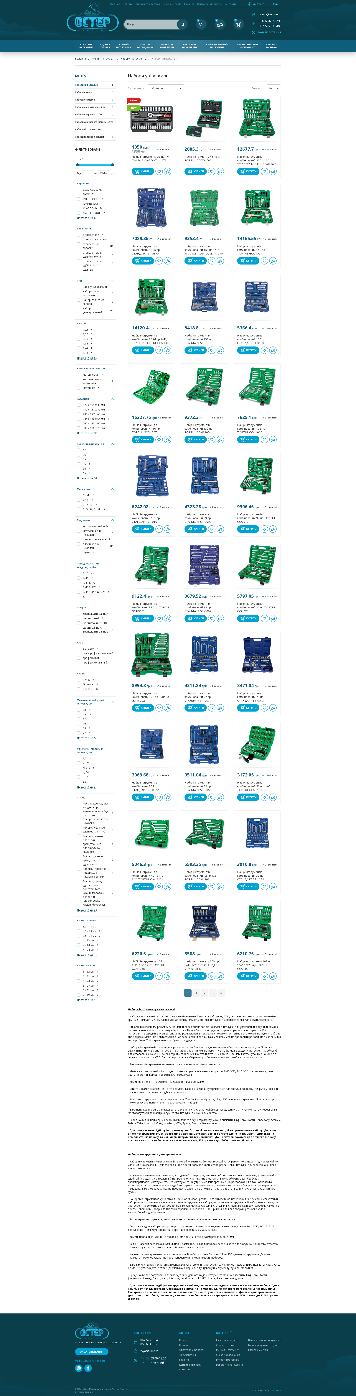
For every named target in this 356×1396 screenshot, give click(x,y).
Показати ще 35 (87, 909)
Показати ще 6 (86, 218)
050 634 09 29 (269, 21)
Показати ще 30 (87, 433)
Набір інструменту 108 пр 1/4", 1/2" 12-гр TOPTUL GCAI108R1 (149, 964)
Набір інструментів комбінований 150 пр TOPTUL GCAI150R (251, 249)
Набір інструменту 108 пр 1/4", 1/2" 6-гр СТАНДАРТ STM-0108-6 (201, 964)
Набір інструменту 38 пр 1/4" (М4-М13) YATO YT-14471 (151, 158)
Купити (146, 171)
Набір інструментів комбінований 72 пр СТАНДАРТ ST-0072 (145, 786)
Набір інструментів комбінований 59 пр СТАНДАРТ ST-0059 (197, 786)
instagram (79, 1368)
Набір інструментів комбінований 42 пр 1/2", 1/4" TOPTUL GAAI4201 (148, 875)
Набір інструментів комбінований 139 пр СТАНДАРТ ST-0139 (198, 339)
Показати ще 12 (87, 1000)
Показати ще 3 (86, 786)
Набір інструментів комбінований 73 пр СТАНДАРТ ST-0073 (250, 696)
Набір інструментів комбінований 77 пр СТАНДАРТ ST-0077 (197, 696)
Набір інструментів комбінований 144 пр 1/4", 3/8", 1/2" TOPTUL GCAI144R (151, 339)
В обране (159, 171)
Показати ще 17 (87, 954)
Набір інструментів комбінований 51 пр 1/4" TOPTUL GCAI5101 (253, 786)
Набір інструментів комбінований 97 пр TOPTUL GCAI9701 (256, 517)
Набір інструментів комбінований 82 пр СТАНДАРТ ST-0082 (197, 607)
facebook (88, 1368)
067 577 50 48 (269, 26)
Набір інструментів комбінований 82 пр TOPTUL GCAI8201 (256, 607)
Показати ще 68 (87, 357)
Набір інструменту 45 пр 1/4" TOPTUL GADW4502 (203, 158)
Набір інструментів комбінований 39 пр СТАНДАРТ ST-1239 (250, 875)
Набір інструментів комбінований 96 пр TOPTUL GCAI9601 (151, 607)
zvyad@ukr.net (268, 14)
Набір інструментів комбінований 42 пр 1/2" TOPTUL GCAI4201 (200, 875)
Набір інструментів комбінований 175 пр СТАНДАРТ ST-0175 (146, 249)
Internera (275, 1390)
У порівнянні (167, 171)
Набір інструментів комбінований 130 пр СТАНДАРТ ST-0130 (251, 339)
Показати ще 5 (86, 738)
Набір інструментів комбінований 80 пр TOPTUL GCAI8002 (151, 696)
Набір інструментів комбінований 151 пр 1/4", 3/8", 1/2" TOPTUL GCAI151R (203, 249)
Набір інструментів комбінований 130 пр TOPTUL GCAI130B (198, 428)
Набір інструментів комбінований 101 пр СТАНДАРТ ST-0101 (146, 517)
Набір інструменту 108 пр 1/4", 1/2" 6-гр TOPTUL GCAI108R (254, 964)
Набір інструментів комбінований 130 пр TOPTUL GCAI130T (146, 428)
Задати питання (269, 32)
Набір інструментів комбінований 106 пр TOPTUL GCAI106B (251, 428)
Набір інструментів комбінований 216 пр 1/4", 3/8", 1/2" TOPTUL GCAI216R (256, 160)
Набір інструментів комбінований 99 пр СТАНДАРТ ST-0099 (197, 517)
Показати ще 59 (87, 478)
